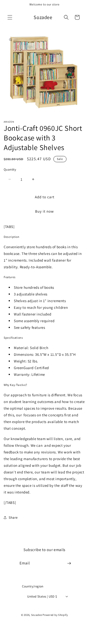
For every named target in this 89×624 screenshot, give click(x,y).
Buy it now (44, 211)
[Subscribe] (69, 563)
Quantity (10, 169)
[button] (9, 17)
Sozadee (36, 615)
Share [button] (13, 517)
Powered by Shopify (55, 615)
